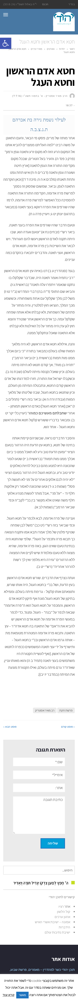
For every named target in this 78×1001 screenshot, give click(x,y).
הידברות (64, 927)
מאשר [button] (22, 995)
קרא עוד (9, 995)
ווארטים (51, 48)
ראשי (72, 48)
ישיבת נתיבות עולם (57, 932)
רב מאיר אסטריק (44, 710)
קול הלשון (63, 911)
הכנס (45, 4)
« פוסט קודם (68, 726)
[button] (5, 43)
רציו (61, 906)
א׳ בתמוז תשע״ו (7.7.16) (27, 95)
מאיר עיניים (36, 48)
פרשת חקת (66, 710)
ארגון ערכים (62, 917)
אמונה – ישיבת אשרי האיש (52, 922)
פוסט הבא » (9, 726)
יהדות (62, 48)
